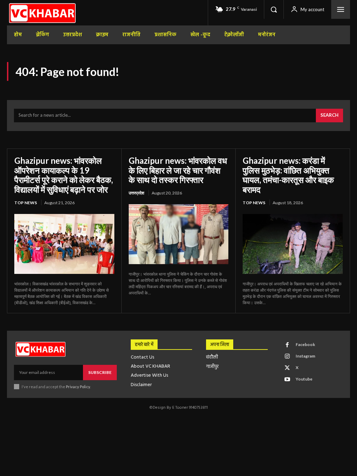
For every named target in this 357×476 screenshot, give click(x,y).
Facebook (305, 344)
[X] (287, 368)
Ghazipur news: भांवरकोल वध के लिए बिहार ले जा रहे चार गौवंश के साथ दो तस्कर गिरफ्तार (178, 170)
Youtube (304, 379)
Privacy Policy (78, 386)
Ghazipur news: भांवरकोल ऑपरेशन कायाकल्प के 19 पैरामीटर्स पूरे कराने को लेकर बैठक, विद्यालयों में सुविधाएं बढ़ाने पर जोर (63, 174)
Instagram (305, 356)
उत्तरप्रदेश (136, 192)
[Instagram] (287, 356)
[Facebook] (287, 345)
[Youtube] (287, 379)
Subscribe (100, 372)
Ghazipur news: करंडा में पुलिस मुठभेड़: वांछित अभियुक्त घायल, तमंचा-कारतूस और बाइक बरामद (288, 174)
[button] (273, 9)
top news (25, 202)
